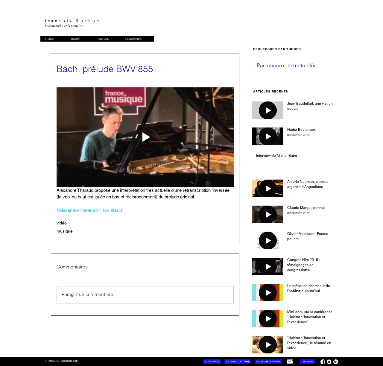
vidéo (62, 223)
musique (65, 231)
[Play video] (145, 137)
